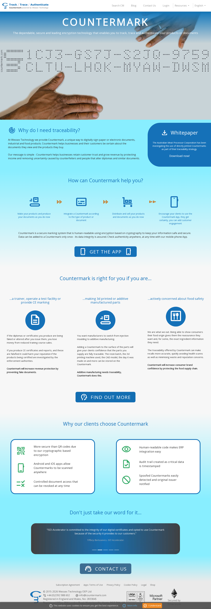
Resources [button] (181, 5)
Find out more (105, 397)
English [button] (199, 5)
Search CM (118, 5)
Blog (133, 5)
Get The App (105, 251)
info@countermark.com (92, 595)
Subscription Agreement (68, 584)
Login (166, 5)
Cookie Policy (130, 584)
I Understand (152, 606)
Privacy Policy (113, 584)
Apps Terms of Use (93, 584)
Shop (152, 584)
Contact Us (149, 5)
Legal (143, 584)
